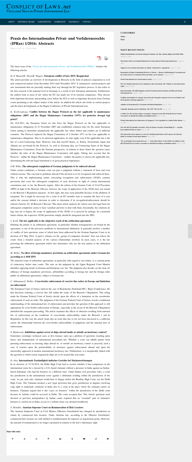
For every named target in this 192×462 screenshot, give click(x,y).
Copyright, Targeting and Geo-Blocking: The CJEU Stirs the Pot (141, 109)
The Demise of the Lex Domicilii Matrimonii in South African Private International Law (149, 61)
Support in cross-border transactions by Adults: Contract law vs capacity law (145, 68)
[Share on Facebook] (13, 438)
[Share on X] (24, 438)
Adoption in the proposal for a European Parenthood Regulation (141, 104)
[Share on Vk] (84, 438)
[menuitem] (11, 22)
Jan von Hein (32, 48)
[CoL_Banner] (39, 9)
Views (123, 36)
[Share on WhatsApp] (36, 438)
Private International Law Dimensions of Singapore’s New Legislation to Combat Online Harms (151, 120)
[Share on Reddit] (96, 438)
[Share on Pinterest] (48, 438)
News (123, 39)
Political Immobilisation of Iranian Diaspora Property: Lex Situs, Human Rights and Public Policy (152, 54)
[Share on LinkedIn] (60, 438)
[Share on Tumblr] (72, 438)
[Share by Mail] (108, 438)
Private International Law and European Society (136, 79)
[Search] (183, 22)
